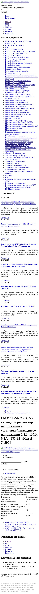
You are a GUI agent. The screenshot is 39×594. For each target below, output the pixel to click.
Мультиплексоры (11, 130)
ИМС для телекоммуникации (16, 53)
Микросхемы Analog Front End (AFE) (19, 122)
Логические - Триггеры (14, 116)
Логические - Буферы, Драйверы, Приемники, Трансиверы (17, 91)
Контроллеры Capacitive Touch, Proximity (20, 75)
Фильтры (8, 175)
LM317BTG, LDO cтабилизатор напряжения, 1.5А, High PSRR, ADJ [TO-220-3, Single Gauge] (20, 524)
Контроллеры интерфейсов (15, 83)
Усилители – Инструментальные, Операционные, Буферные (17, 168)
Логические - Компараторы (15, 100)
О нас (7, 26)
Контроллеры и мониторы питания (18, 81)
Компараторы (10, 73)
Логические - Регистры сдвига (16, 110)
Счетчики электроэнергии (15, 154)
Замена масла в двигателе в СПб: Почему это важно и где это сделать (18, 225)
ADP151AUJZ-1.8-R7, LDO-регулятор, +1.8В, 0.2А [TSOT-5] (19, 529)
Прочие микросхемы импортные (17, 140)
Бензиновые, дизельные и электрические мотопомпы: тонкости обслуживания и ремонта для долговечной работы (17, 349)
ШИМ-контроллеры (12, 189)
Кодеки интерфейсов (13, 69)
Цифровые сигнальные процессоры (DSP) (20, 185)
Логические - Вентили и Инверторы (18, 94)
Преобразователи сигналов (15, 136)
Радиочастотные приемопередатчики (19, 142)
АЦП (7, 47)
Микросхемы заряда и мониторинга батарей (21, 126)
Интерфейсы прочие (12, 65)
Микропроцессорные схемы (15, 120)
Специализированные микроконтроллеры (20, 148)
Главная (8, 22)
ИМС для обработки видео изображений (20, 51)
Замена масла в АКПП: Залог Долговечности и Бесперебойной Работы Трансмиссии (19, 245)
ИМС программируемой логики (17, 57)
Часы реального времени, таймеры (18, 187)
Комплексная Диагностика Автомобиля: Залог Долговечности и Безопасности (19, 265)
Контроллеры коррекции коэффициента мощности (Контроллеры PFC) (20, 86)
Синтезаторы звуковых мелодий (17, 146)
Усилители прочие (12, 163)
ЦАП (7, 177)
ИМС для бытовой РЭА (14, 49)
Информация (10, 473)
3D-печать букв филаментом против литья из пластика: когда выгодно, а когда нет (18, 392)
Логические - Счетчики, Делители (18, 114)
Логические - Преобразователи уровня (19, 108)
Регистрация (10, 18)
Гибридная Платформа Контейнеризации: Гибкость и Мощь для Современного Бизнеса (18, 203)
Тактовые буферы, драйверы (15, 155)
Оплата (8, 30)
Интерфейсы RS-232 (12, 61)
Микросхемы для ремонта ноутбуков (18, 124)
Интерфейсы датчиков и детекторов (18, 63)
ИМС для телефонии (13, 55)
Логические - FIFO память (15, 89)
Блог (7, 24)
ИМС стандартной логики (15, 59)
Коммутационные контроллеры (16, 71)
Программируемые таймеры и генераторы (21, 138)
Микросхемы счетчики (13, 128)
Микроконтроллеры (12, 118)
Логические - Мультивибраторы (17, 102)
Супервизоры (10, 152)
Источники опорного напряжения (17, 67)
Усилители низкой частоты (15, 161)
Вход (7, 16)
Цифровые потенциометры (15, 183)
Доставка (8, 28)
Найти (4, 12)
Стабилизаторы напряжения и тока (18, 150)
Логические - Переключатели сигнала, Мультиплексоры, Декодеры (19, 105)
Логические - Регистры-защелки (17, 112)
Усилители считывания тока (15, 165)
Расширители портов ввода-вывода (18, 144)
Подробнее (5, 218)
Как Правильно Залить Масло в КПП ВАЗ (17, 306)
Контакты (8, 31)
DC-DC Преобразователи (14, 45)
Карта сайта (9, 33)
